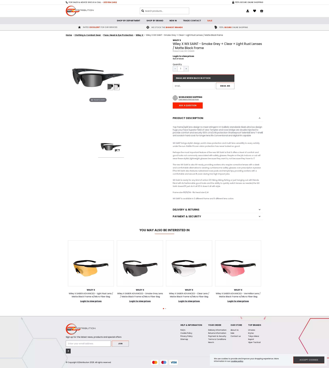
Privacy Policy (186, 336)
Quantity (177, 64)
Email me (225, 86)
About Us (235, 330)
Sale (209, 20)
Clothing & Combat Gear (88, 35)
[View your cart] (261, 11)
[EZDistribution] (80, 11)
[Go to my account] (247, 11)
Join (120, 343)
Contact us (236, 336)
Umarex (251, 330)
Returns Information (217, 333)
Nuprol (251, 339)
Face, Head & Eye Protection (118, 35)
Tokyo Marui (253, 336)
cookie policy (237, 361)
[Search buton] (142, 11)
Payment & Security (217, 336)
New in (173, 20)
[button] (163, 308)
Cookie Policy (186, 333)
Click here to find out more (189, 99)
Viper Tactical (254, 342)
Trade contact (192, 20)
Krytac (251, 333)
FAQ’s (182, 330)
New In (211, 342)
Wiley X (139, 35)
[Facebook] (68, 351)
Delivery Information (217, 330)
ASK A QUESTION (188, 105)
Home (69, 35)
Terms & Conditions (217, 339)
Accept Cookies (309, 359)
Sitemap (184, 339)
